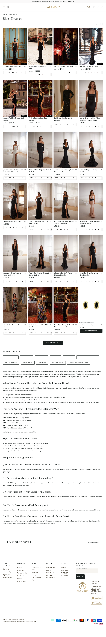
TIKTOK (63, 567)
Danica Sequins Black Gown (12, 221)
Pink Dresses (42, 362)
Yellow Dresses (27, 362)
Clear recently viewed (93, 542)
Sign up (80, 576)
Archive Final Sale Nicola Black (13, 66)
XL (65, 72)
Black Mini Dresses (10, 357)
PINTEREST (64, 573)
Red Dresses (55, 357)
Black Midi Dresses (57, 362)
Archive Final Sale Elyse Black (89, 66)
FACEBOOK (64, 576)
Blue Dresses (68, 357)
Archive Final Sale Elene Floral (63, 66)
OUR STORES (50, 567)
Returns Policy (7, 572)
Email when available (91, 330)
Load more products (53, 342)
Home (5, 14)
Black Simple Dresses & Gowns (88, 357)
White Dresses (27, 357)
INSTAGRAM (65, 570)
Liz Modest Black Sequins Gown (64, 118)
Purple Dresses (41, 357)
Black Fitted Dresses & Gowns (79, 362)
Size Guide (6, 569)
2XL (21, 72)
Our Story (20, 567)
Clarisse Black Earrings (87, 325)
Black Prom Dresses (11, 362)
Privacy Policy (21, 570)
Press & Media (21, 581)
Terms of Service (22, 573)
